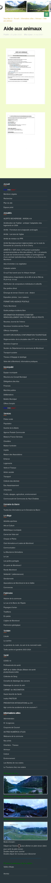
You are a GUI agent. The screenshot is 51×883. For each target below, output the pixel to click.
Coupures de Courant (12, 727)
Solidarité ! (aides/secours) (14, 574)
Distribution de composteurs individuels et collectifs (23, 284)
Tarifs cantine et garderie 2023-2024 (17, 649)
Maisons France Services (13, 437)
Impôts (6, 450)
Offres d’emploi (9, 403)
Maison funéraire (10, 445)
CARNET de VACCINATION (14, 689)
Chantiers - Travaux (11, 745)
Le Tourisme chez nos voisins (15, 767)
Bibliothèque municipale (12, 530)
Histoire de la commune (12, 598)
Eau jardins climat (10, 288)
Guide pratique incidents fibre (15, 310)
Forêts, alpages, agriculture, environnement (20, 494)
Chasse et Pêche (10, 539)
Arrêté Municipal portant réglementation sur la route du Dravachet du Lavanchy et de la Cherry (24, 244)
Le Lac (6, 556)
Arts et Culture (9, 525)
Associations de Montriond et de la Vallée (19, 583)
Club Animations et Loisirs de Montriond (18, 543)
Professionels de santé (12, 665)
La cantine (7, 640)
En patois (7, 616)
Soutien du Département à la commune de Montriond (24, 348)
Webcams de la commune (13, 736)
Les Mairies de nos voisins (13, 763)
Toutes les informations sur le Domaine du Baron (22, 510)
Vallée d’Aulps (9, 867)
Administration (9, 718)
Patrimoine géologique (12, 625)
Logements (8, 463)
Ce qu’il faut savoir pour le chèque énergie (19, 272)
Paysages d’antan (10, 607)
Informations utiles (27, 18)
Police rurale (8, 419)
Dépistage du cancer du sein (14, 685)
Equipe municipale (10, 372)
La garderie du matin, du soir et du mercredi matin (22, 645)
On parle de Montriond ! (12, 565)
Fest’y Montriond (10, 306)
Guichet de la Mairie (11, 428)
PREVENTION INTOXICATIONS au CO (18, 703)
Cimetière (7, 441)
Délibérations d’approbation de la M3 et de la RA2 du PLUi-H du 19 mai (23, 278)
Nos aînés (7, 740)
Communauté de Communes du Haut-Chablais (21, 498)
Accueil (16, 18)
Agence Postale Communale (14, 432)
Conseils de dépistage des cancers (17, 681)
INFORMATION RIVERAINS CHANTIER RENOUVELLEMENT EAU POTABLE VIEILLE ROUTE (24, 316)
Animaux (38, 18)
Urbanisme (8, 490)
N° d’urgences (9, 723)
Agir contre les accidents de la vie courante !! (20, 707)
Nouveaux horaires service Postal (16, 326)
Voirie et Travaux (10, 467)
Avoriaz (6, 873)
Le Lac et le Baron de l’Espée (15, 603)
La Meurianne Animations (13, 552)
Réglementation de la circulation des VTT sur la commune (25, 339)
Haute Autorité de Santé (13, 694)
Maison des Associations (13, 454)
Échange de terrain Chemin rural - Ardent (19, 292)
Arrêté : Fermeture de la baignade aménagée (21, 230)
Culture (6, 754)
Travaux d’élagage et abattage (15, 357)
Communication (9, 547)
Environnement (9, 758)
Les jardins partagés (11, 561)
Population (8, 423)
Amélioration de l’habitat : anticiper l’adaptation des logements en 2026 (23, 224)
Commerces (8, 587)
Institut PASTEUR (10, 698)
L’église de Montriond (11, 620)
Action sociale (9, 472)
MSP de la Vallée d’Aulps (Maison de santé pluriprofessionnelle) (20, 670)
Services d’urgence (11, 343)
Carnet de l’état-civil (11, 534)
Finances (7, 386)
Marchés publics (10, 390)
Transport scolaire (10, 352)
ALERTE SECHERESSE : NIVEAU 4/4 (18, 218)
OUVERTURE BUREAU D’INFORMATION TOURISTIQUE (25, 335)
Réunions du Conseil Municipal (15, 377)
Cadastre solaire (10, 268)
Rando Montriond (10, 569)
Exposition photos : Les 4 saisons (16, 297)
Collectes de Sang (10, 676)
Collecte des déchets (12, 481)
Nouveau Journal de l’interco (14, 321)
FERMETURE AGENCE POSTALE (16, 301)
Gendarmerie (9, 578)
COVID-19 (7, 661)
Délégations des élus (11, 381)
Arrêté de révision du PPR (13, 238)
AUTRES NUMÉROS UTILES (14, 732)
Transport (7, 476)
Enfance (7, 459)
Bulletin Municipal (10, 399)
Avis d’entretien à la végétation (15, 264)
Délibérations (8, 394)
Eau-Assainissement (11, 485)
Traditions (7, 612)
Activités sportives (10, 521)
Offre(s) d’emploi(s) (11, 330)
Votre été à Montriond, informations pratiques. (21, 361)
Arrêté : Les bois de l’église (14, 234)
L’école (6, 636)
